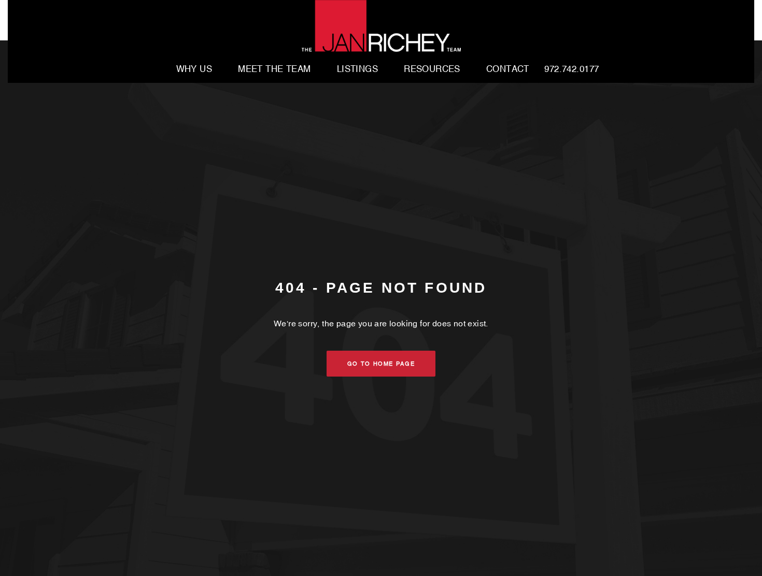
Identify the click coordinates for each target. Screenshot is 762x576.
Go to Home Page (381, 364)
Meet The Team (274, 69)
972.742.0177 (571, 69)
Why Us (194, 69)
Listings (357, 69)
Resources (432, 69)
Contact (507, 69)
